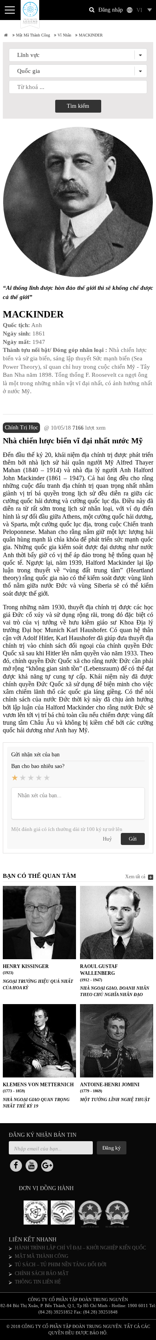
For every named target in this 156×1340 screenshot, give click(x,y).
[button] (78, 55)
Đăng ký (111, 1148)
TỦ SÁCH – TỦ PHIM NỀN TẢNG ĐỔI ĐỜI (60, 1264)
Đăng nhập (110, 10)
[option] (37, 1214)
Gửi (133, 839)
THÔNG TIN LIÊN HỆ (38, 1282)
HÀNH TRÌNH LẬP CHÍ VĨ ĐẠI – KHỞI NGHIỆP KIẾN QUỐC (80, 1248)
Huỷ (107, 839)
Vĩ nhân (63, 35)
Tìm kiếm (78, 106)
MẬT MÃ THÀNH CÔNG (41, 1256)
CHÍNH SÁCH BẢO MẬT (41, 1273)
